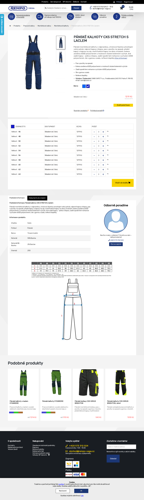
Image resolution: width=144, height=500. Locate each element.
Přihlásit (119, 2)
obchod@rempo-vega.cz (82, 451)
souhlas (61, 484)
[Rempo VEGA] (21, 7)
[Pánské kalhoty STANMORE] (55, 383)
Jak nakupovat (55, 2)
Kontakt (84, 2)
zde (82, 496)
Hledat (76, 8)
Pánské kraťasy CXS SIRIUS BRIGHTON (85, 402)
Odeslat (113, 459)
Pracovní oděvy (29, 26)
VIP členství (67, 2)
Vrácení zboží (12, 449)
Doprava (36, 447)
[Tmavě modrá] (88, 86)
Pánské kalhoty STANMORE (52, 401)
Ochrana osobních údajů (41, 453)
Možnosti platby (38, 449)
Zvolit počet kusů (123, 105)
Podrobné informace (17, 198)
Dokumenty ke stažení (37, 198)
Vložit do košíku (121, 183)
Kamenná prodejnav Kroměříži (23, 16)
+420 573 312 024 (117, 240)
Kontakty (11, 445)
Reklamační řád (38, 451)
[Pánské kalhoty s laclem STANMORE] (23, 383)
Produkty (45, 2)
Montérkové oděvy (44, 26)
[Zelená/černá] (16, 412)
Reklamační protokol (15, 447)
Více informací (121, 58)
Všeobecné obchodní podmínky (44, 445)
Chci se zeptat (116, 244)
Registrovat (128, 2)
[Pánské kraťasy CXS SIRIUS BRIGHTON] (88, 383)
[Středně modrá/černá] (84, 86)
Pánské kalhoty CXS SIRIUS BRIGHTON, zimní (117, 402)
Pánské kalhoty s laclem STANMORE (19, 402)
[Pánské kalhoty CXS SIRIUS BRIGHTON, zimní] (120, 383)
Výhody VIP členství (40, 455)
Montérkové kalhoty (61, 26)
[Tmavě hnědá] (20, 412)
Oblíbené (76, 2)
